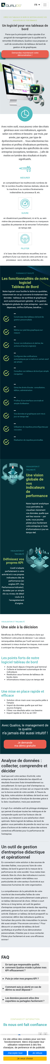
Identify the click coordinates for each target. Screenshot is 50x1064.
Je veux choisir (25, 1058)
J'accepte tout (15, 1053)
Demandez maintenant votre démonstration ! (25, 53)
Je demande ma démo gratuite (25, 744)
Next (45, 1034)
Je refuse (37, 1053)
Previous (40, 1034)
